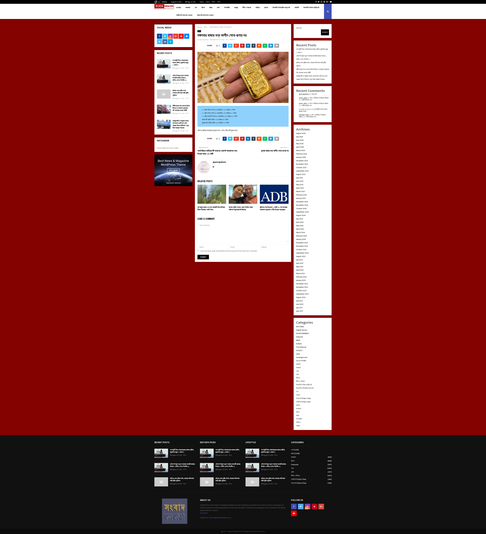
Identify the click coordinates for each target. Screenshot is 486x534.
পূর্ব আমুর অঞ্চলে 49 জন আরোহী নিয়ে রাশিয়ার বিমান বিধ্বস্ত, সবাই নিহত (211, 208)
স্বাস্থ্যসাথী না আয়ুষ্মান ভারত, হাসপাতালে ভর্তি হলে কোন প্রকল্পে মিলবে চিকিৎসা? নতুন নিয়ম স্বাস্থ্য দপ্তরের (181, 124)
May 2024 (299, 225)
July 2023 (299, 259)
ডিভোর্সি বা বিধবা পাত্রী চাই (311, 7)
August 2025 (301, 174)
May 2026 (299, 143)
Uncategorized (301, 357)
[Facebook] (294, 506)
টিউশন (298, 377)
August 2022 (301, 297)
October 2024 (301, 208)
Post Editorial (301, 347)
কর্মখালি (297, 7)
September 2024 (302, 211)
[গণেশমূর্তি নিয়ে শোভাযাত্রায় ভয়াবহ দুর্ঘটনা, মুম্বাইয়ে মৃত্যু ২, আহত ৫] (164, 63)
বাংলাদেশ (298, 408)
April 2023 (300, 270)
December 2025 (302, 160)
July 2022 (299, 300)
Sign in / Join (191, 2)
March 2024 (300, 232)
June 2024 (300, 222)
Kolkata (299, 343)
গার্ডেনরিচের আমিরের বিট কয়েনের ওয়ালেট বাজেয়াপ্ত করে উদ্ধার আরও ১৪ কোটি (217, 152)
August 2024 (301, 215)
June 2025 (299, 181)
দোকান (298, 395)
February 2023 (301, 276)
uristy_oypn (303, 97)
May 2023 (299, 266)
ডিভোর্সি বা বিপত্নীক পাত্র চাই (281, 7)
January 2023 (301, 280)
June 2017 (299, 311)
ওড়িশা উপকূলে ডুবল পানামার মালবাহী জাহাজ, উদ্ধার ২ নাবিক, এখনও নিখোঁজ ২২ (181, 78)
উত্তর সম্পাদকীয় (301, 360)
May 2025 (299, 184)
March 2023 (300, 273)
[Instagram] (307, 506)
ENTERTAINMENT (302, 333)
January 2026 (301, 157)
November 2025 (302, 164)
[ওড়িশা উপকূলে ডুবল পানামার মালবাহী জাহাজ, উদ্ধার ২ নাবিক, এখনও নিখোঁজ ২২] (164, 79)
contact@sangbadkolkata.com (219, 517)
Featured (299, 336)
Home (202, 2)
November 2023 (302, 246)
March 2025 (300, 191)
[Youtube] (294, 513)
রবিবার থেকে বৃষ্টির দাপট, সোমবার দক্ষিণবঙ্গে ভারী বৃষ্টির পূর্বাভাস (180, 93)
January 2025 (301, 198)
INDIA (298, 340)
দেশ (196, 7)
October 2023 (301, 249)
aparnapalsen (204, 39)
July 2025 (299, 177)
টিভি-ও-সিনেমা (246, 7)
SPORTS (299, 350)
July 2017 (299, 307)
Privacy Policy (260, 531)
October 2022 (301, 290)
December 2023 (302, 242)
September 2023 (302, 252)
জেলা (297, 374)
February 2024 (301, 235)
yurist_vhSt (303, 103)
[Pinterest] (314, 506)
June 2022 (299, 304)
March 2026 (300, 150)
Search (299, 27)
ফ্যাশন (213, 2)
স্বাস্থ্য (236, 7)
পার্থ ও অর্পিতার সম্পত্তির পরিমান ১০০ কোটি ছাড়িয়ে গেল (314, 98)
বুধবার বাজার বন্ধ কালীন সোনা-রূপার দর (275, 151)
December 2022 (302, 283)
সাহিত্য (258, 7)
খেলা (218, 7)
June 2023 (299, 263)
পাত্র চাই (314, 94)
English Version (301, 330)
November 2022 (302, 287)
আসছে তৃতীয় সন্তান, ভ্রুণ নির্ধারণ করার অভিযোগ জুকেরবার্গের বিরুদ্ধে (241, 208)
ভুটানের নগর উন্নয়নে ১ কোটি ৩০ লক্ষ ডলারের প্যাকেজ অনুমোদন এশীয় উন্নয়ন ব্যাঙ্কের (273, 208)
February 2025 (301, 194)
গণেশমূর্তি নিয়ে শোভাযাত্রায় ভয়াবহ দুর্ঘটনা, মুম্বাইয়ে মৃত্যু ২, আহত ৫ (180, 62)
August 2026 (301, 133)
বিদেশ (203, 7)
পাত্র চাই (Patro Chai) (205, 15)
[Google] (321, 506)
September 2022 (302, 294)
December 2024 (302, 201)
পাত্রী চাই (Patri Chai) (184, 15)
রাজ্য (210, 7)
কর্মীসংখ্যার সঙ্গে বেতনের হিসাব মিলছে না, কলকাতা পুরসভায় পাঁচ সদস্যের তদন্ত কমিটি (181, 108)
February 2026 (301, 153)
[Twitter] (300, 506)
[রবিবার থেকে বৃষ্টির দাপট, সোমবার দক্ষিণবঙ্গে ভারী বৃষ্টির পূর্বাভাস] (164, 94)
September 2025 (302, 170)
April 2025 (300, 188)
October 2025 (301, 167)
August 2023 (300, 256)
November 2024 (302, 205)
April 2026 (300, 147)
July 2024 (299, 218)
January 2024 (301, 239)
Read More (204, 513)
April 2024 (300, 229)
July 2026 (299, 136)
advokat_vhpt (304, 114)
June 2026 (300, 140)
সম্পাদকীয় (227, 7)
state (298, 353)
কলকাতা (188, 7)
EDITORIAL (300, 326)
